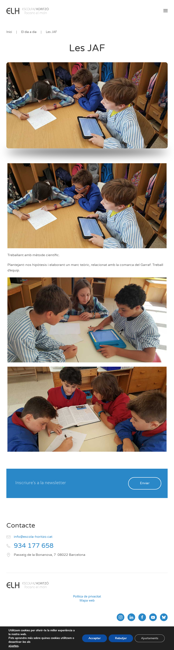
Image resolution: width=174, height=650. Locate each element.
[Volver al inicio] (27, 10)
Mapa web (87, 600)
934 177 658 (33, 546)
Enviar (144, 483)
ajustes (13, 646)
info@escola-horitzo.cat (33, 537)
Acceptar (94, 638)
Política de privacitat (87, 596)
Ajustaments (149, 638)
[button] (165, 10)
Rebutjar (121, 638)
